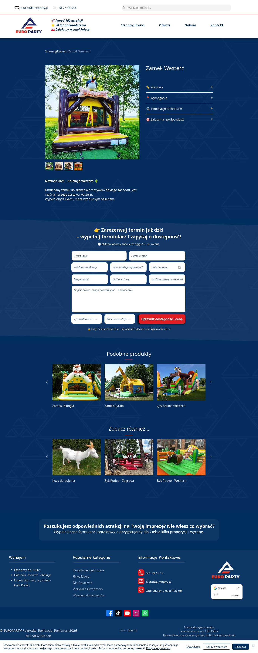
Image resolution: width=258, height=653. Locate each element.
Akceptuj (241, 646)
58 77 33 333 (67, 8)
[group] (129, 386)
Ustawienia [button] (193, 646)
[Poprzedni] (47, 382)
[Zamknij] (253, 646)
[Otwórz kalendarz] (179, 267)
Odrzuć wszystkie (216, 646)
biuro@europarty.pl (35, 8)
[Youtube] (127, 613)
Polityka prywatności (158, 648)
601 (149, 573)
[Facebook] (109, 613)
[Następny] (211, 382)
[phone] (141, 572)
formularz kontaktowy (96, 531)
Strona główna (55, 51)
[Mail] (141, 581)
